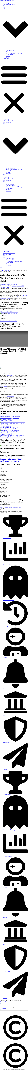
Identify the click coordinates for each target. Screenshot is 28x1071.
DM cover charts (10, 50)
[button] (14, 89)
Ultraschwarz (3, 1008)
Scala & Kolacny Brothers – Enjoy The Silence (11, 437)
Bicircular (14, 286)
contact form (24, 295)
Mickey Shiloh (20, 286)
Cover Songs (6, 3)
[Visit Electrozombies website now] (14, 1003)
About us (8, 56)
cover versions (3, 386)
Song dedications (7, 6)
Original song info (4, 287)
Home (1, 270)
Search (1, 512)
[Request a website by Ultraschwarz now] (14, 1010)
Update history (9, 54)
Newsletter (8, 57)
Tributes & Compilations (9, 4)
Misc (4, 182)
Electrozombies (10, 375)
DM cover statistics (10, 52)
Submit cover (6, 58)
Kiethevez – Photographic (6, 434)
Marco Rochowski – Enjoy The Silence (9, 418)
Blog (4, 7)
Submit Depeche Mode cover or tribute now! (10, 507)
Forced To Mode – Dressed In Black (8, 428)
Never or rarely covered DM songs (14, 53)
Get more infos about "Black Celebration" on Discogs (11, 460)
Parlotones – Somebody (5, 426)
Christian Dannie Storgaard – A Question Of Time (12, 423)
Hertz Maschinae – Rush (6, 420)
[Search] (18, 512)
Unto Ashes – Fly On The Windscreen (9, 431)
